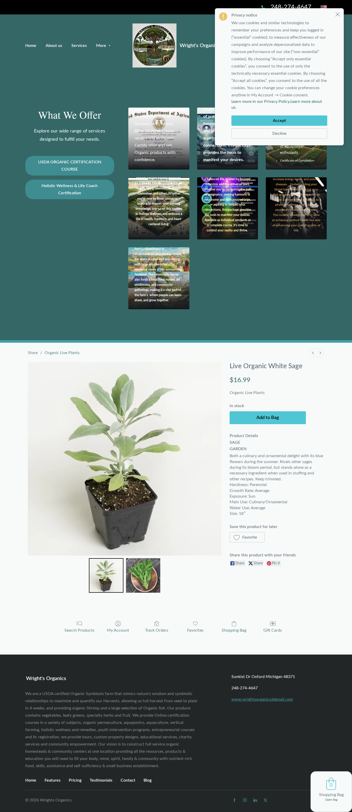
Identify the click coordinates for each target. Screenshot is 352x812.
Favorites (195, 630)
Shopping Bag (234, 630)
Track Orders (156, 630)
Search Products (79, 630)
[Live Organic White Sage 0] (106, 575)
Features (53, 780)
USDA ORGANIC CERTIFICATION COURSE (69, 165)
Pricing (75, 780)
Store (33, 353)
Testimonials (101, 780)
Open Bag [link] (331, 799)
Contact (128, 780)
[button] (247, 537)
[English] (324, 7)
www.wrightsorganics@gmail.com (262, 699)
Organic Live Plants (62, 353)
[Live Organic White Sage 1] (142, 575)
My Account (118, 630)
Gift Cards (272, 630)
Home (30, 780)
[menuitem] (313, 353)
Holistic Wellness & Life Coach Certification (69, 189)
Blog (148, 780)
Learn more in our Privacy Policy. (260, 101)
